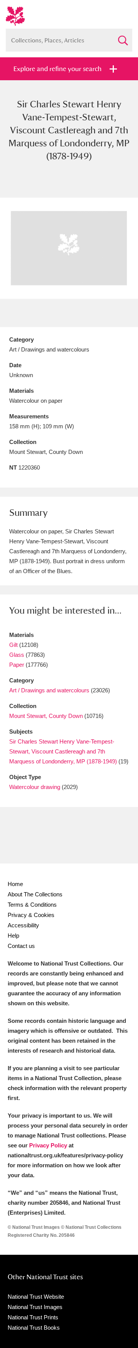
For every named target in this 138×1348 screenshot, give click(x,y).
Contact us (21, 946)
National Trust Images (35, 1307)
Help (13, 935)
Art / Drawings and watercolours (49, 690)
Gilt (13, 645)
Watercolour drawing (34, 787)
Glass (16, 654)
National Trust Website (36, 1296)
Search (122, 37)
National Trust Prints (33, 1317)
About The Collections (35, 894)
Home (15, 884)
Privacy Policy (48, 1145)
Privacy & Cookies (31, 915)
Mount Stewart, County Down (46, 716)
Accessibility (23, 925)
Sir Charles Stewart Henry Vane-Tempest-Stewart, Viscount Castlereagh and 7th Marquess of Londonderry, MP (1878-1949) (63, 751)
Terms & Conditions (32, 904)
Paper (16, 664)
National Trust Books (34, 1327)
